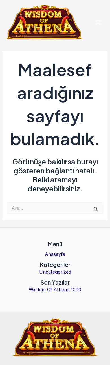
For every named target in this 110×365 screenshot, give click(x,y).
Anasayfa (55, 254)
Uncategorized (55, 272)
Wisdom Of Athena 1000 (55, 289)
